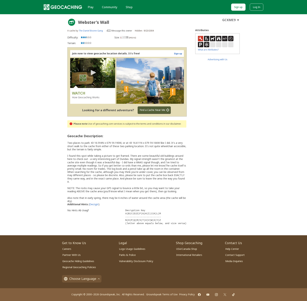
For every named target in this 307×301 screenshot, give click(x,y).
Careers (66, 249)
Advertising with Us (217, 59)
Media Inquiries (234, 261)
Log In (256, 7)
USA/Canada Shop (186, 249)
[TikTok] (233, 294)
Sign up (238, 7)
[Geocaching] (63, 7)
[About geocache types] (71, 22)
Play (90, 7)
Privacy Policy (187, 294)
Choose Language (82, 278)
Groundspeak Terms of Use (162, 294)
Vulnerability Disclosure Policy (136, 261)
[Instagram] (216, 294)
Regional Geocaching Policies (79, 267)
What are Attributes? (208, 49)
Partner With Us (71, 255)
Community (109, 7)
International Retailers (189, 255)
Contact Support (235, 255)
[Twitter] (225, 294)
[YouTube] (208, 294)
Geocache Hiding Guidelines (78, 261)
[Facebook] (199, 294)
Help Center (232, 249)
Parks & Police (127, 255)
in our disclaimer (172, 123)
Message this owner (121, 30)
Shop (129, 7)
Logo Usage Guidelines (132, 249)
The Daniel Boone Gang (91, 30)
